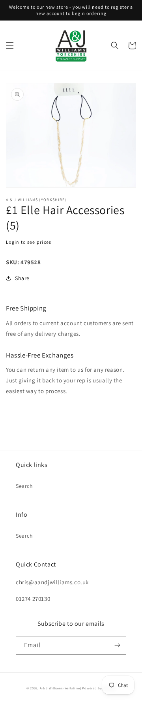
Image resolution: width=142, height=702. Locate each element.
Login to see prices (29, 242)
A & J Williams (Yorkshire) (60, 688)
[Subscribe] (117, 645)
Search (24, 485)
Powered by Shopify (99, 688)
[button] (10, 45)
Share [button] (22, 278)
